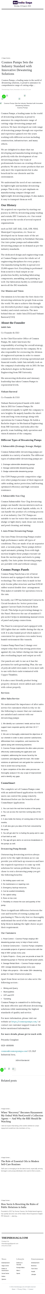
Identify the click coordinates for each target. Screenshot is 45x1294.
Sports (18, 1273)
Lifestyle (33, 1274)
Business (34, 1265)
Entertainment (6, 1263)
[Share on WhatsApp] (4, 96)
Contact (31, 1289)
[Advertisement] (22, 31)
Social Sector (5, 1273)
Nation (3, 1276)
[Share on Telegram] (10, 99)
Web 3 (18, 1270)
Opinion (4, 1279)
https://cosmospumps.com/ (24, 1021)
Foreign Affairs (20, 1267)
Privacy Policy (22, 1289)
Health (33, 1271)
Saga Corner (5, 1265)
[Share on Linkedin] (27, 99)
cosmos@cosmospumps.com (14, 1051)
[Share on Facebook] (15, 96)
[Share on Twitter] (31, 96)
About (13, 1289)
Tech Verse (34, 1268)
